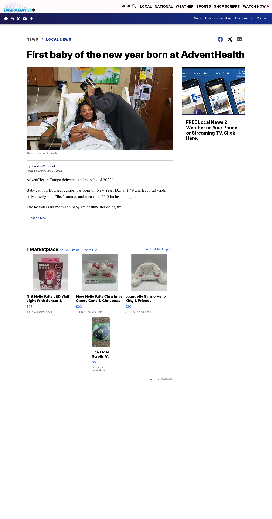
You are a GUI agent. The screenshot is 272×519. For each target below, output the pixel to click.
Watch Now (255, 6)
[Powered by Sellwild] (167, 379)
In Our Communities (218, 18)
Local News (58, 39)
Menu (126, 6)
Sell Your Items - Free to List (78, 250)
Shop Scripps (227, 6)
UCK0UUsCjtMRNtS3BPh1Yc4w (26, 18)
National (164, 6)
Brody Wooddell (43, 166)
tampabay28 (19, 18)
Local (146, 6)
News (197, 18)
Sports (203, 6)
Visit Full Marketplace (159, 249)
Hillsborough (243, 18)
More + (261, 18)
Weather (184, 6)
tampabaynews (7, 18)
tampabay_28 (13, 18)
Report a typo (37, 217)
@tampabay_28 (32, 18)
